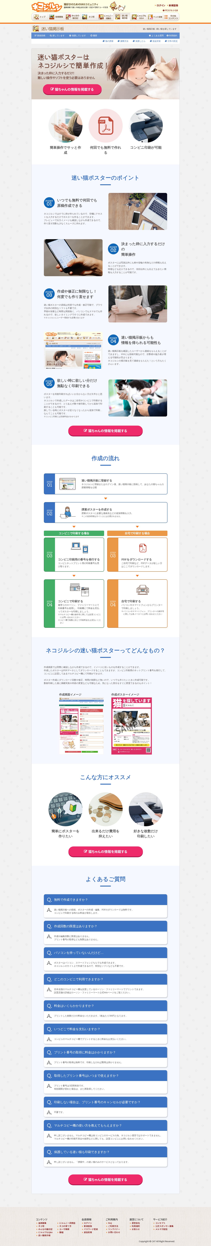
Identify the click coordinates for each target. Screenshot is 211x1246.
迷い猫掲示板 (44, 1235)
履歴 (95, 35)
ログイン (161, 5)
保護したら (140, 41)
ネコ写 (41, 1226)
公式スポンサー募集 (164, 1226)
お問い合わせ (114, 1232)
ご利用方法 (113, 1226)
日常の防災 (173, 41)
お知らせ (136, 1229)
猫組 (61, 1232)
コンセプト (160, 1222)
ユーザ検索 (64, 1229)
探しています (59, 35)
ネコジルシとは (171, 10)
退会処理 (88, 1232)
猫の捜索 (109, 41)
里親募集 (42, 1222)
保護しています (79, 35)
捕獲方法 (124, 41)
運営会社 (136, 1222)
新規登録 (173, 5)
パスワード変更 (91, 1229)
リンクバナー (114, 1229)
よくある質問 (158, 35)
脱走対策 (157, 41)
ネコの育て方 (65, 1226)
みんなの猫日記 (45, 1229)
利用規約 (173, 35)
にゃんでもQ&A (45, 1232)
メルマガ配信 (161, 1229)
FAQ (110, 1222)
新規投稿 (41, 35)
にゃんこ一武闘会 (67, 1222)
